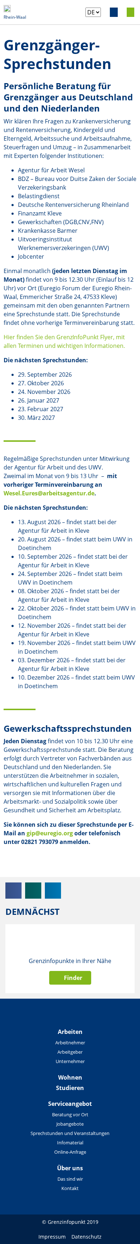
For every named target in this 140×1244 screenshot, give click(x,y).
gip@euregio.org (50, 833)
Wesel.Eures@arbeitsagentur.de (49, 493)
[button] (114, 12)
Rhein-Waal (15, 17)
